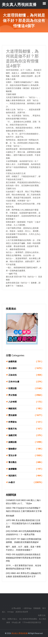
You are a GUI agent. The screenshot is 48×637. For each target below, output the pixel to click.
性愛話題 (25, 388)
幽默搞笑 (25, 408)
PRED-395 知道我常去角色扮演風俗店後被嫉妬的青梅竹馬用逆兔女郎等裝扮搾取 (23, 557)
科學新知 (25, 422)
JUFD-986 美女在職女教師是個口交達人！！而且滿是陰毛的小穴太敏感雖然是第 (23, 523)
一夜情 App (27, 608)
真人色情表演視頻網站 (28, 619)
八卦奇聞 (25, 402)
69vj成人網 (16, 622)
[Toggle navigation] (44, 3)
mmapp (10, 612)
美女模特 (25, 368)
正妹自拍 (25, 375)
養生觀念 (25, 462)
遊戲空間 (25, 435)
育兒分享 (25, 455)
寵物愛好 (25, 449)
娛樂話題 (25, 442)
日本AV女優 (25, 381)
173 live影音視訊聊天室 (31, 622)
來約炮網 (10, 516)
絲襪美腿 (25, 361)
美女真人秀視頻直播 (19, 633)
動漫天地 (25, 428)
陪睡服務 (37, 608)
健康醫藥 (25, 469)
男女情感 (25, 395)
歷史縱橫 (25, 415)
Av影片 (25, 482)
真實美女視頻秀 (21, 612)
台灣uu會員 (16, 608)
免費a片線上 (12, 619)
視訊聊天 (25, 475)
